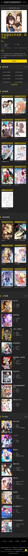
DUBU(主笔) (18, 467)
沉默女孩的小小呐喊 (6, 185)
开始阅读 (14, 61)
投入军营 (4, 222)
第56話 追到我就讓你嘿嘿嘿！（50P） (20, 78)
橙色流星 (4, 263)
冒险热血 (17, 426)
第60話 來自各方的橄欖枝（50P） (20, 72)
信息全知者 (16, 314)
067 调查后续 (17, 222)
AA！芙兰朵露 (5, 208)
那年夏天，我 (18, 114)
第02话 (3, 96)
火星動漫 (18, 304)
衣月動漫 (18, 318)
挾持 (17, 321)
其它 (2, 50)
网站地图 (24, 541)
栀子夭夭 (17, 185)
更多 (26, 296)
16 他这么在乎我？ (18, 269)
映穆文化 (6, 44)
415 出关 (17, 526)
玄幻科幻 (17, 376)
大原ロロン (18, 403)
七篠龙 (17, 389)
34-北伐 (17, 307)
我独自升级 (16, 464)
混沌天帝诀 (16, 371)
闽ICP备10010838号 (13, 553)
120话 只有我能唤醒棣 (20, 427)
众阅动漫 (18, 360)
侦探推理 (17, 305)
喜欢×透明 (4, 138)
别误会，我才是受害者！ (20, 240)
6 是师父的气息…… (6, 269)
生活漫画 (17, 404)
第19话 (3, 143)
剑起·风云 (15, 300)
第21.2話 (17, 391)
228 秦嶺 (17, 349)
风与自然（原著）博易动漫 (21, 481)
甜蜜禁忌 (15, 449)
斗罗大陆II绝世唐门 (18, 520)
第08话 (16, 143)
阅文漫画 (18, 346)
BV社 (17, 509)
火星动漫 (18, 375)
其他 (7, 8)
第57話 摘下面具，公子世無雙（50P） (7, 78)
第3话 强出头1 (18, 119)
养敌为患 (15, 478)
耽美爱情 (17, 454)
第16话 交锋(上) (18, 166)
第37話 (17, 406)
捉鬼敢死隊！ (18, 363)
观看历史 (25, 2)
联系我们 (11, 541)
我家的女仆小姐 (17, 399)
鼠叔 (17, 453)
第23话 (3, 119)
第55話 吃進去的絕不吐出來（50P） (7, 82)
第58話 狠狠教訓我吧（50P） (20, 75)
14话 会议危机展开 (18, 245)
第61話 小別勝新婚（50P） (7, 72)
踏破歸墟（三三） (19, 335)
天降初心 (4, 114)
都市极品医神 (16, 343)
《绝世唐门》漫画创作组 (21, 524)
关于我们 (4, 541)
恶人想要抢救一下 (18, 506)
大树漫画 (3, 8)
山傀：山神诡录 (17, 329)
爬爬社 (17, 332)
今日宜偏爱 (17, 263)
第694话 (17, 441)
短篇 (3, 166)
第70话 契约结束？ (19, 484)
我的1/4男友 (16, 421)
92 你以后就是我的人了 (20, 498)
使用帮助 (17, 541)
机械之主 (4, 240)
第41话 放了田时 (5, 245)
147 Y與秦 (18, 512)
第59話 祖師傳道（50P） (7, 75)
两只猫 (17, 425)
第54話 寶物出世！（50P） (20, 82)
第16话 (3, 190)
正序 (26, 67)
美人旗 (16, 138)
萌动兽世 (15, 492)
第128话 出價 (18, 377)
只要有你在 (17, 96)
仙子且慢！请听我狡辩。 (20, 287)
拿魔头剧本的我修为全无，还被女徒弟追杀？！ (13, 287)
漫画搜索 (6, 2)
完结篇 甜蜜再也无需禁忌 (21, 456)
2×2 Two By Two (18, 161)
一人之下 (15, 435)
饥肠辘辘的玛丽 (5, 161)
